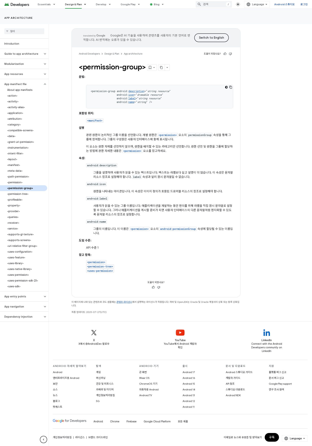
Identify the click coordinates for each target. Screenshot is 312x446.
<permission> (168, 135)
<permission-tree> (100, 266)
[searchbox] (24, 31)
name (131, 102)
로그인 (304, 4)
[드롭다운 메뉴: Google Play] (140, 4)
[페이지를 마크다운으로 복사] (161, 67)
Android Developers (89, 53)
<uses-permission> (100, 270)
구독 (272, 437)
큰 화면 (143, 372)
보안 (55, 383)
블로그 (56, 401)
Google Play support (280, 383)
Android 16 (189, 378)
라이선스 (80, 437)
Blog (156, 4)
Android (57, 372)
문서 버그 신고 (276, 378)
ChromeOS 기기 (148, 383)
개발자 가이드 (233, 378)
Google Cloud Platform (157, 421)
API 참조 (230, 383)
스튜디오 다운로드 (235, 389)
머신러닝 (100, 378)
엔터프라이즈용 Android (66, 378)
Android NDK (233, 395)
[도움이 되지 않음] (230, 54)
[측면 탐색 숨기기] (43, 439)
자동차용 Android (149, 389)
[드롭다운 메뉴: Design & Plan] (87, 4)
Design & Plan (73, 4)
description (136, 91)
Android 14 (189, 389)
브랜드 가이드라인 (98, 437)
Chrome (114, 421)
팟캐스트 (57, 406)
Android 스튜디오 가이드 (239, 372)
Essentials (44, 4)
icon (131, 94)
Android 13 (189, 395)
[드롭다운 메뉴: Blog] (164, 4)
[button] (21, 54)
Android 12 (189, 401)
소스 (55, 389)
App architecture (18, 18)
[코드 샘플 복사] (231, 87)
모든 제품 (183, 421)
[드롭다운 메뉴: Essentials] (56, 4)
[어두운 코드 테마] (226, 87)
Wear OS (144, 378)
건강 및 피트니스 (105, 383)
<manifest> (95, 120)
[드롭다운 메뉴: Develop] (111, 4)
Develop (101, 4)
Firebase (131, 421)
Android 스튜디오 (284, 4)
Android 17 (189, 372)
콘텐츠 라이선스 (124, 302)
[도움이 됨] (225, 54)
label (132, 98)
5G (98, 401)
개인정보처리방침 (105, 395)
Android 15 (189, 383)
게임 (98, 372)
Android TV (145, 395)
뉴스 (55, 395)
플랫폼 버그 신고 (277, 372)
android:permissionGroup (178, 229)
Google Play (128, 4)
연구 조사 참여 (276, 389)
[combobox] (214, 4)
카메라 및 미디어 (105, 389)
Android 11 (189, 406)
